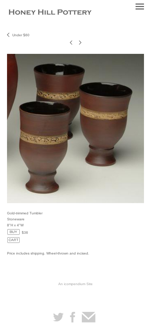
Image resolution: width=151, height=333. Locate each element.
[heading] (50, 13)
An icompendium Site (75, 284)
